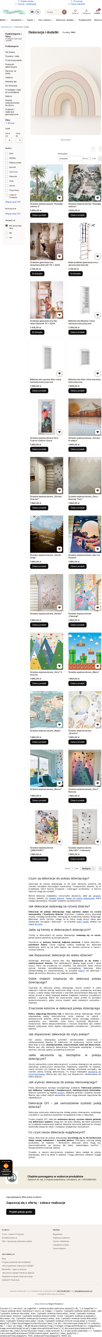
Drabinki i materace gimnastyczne (11, 112)
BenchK (12, 167)
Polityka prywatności (61, 1238)
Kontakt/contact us (9, 1238)
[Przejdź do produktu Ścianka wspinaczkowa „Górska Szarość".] (46, 475)
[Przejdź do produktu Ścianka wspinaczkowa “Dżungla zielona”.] (85, 183)
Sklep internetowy (48, 1304)
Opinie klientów (78, 4)
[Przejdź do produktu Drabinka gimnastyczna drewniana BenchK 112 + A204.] (46, 241)
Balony (8, 96)
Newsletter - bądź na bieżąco (14, 1269)
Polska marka (26, 1)
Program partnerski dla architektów (16, 1262)
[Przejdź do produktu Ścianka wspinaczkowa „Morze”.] (46, 768)
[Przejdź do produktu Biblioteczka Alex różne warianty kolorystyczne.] (85, 358)
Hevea (12, 186)
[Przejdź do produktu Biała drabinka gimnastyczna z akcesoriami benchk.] (85, 241)
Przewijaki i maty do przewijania (13, 90)
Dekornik (13, 176)
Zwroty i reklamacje (27, 4)
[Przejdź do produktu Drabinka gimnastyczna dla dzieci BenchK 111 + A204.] (46, 300)
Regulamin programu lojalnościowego (17, 1276)
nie (10, 237)
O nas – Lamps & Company (13, 1234)
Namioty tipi (10, 81)
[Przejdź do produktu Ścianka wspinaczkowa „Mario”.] (85, 651)
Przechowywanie (13, 60)
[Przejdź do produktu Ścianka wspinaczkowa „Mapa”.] (46, 709)
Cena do (18, 134)
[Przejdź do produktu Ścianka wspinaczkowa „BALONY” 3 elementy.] (85, 826)
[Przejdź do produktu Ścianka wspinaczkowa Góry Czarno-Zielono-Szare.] (46, 417)
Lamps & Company (13, 196)
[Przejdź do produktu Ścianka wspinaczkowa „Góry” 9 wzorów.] (46, 651)
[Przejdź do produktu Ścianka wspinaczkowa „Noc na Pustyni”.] (85, 534)
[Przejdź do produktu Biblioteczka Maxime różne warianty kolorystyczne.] (85, 300)
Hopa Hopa (14, 190)
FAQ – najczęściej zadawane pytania (17, 1241)
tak (10, 233)
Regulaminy (57, 1234)
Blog (4, 1258)
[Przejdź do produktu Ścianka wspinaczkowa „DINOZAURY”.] (46, 826)
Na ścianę (10, 52)
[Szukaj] (64, 12)
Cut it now (13, 172)
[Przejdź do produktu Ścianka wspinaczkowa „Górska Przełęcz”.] (85, 417)
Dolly (11, 181)
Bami (11, 153)
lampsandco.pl (6, 27)
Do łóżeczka (11, 85)
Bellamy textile (15, 163)
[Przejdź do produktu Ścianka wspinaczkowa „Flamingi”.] (85, 592)
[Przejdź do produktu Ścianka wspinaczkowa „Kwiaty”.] (46, 592)
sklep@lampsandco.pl (83, 1291)
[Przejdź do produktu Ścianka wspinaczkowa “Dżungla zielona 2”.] (46, 183)
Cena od (7, 134)
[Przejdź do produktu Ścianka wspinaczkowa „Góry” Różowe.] (85, 768)
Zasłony (9, 77)
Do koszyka (37, 274)
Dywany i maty (12, 56)
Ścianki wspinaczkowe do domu (12, 103)
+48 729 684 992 (63, 1291)
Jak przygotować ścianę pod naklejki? (18, 1266)
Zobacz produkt (39, 215)
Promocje (77, 1)
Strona (85, 158)
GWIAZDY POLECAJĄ (10, 1280)
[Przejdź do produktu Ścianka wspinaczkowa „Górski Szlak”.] (46, 534)
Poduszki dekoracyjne (11, 65)
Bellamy (12, 158)
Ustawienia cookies (61, 1245)
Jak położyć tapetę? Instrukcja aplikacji (18, 1273)
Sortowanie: (63, 154)
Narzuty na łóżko (10, 72)
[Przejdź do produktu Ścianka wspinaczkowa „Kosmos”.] (85, 709)
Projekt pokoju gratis (20, 1211)
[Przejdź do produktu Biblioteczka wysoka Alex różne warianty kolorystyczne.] (46, 358)
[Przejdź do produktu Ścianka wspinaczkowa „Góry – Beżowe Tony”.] (85, 475)
